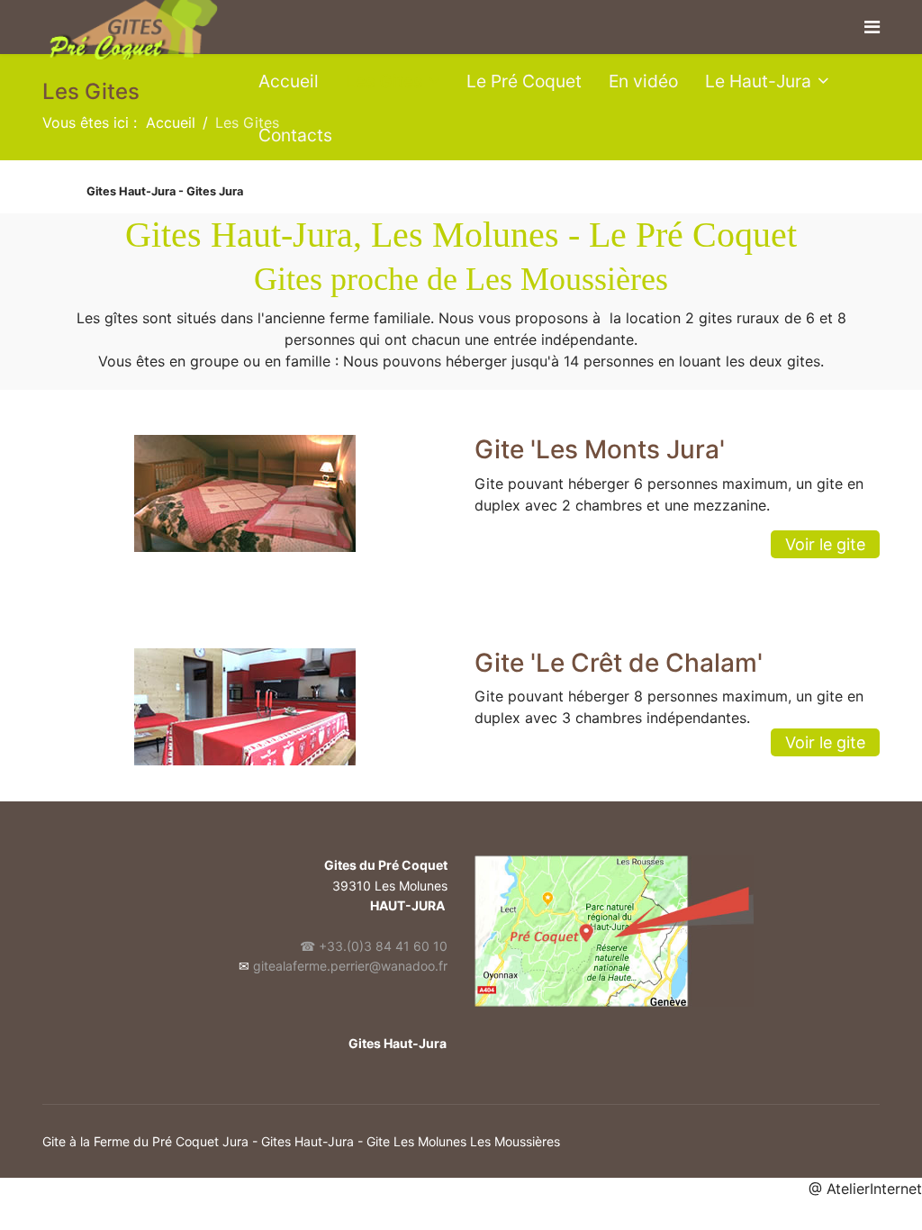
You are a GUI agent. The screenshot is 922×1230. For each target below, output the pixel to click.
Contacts (295, 135)
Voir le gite (825, 544)
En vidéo (643, 81)
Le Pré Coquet (524, 81)
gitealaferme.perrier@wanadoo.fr (350, 965)
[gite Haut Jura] (677, 930)
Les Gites (384, 81)
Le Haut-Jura (758, 81)
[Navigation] (872, 27)
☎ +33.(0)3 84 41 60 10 (373, 946)
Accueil (288, 81)
